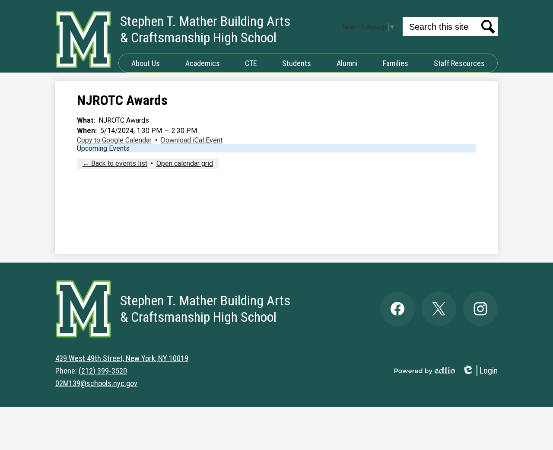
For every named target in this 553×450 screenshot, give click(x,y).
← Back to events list (115, 163)
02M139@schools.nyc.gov (96, 383)
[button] (145, 63)
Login (480, 370)
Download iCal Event (191, 140)
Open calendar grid (184, 163)
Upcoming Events (103, 148)
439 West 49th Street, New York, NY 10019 (121, 358)
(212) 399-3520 (103, 370)
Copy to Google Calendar (114, 140)
